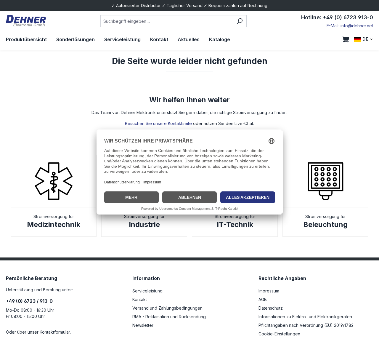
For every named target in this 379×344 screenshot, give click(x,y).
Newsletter (142, 325)
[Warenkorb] (345, 39)
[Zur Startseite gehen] (26, 21)
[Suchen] (240, 21)
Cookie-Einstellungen (279, 333)
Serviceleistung (147, 290)
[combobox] (166, 21)
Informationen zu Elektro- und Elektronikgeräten (305, 316)
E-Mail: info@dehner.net (350, 25)
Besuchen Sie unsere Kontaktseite (158, 123)
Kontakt (139, 299)
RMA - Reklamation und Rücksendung (169, 316)
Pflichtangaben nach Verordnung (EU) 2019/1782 (306, 325)
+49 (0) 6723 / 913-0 (29, 301)
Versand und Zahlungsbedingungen (167, 308)
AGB (262, 299)
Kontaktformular (55, 332)
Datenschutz (270, 308)
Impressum (268, 290)
